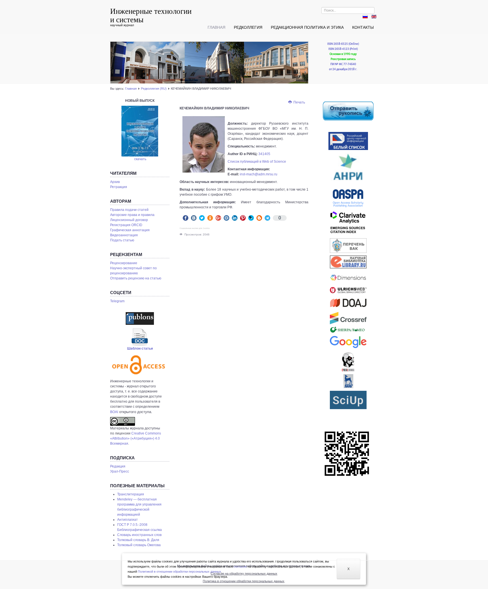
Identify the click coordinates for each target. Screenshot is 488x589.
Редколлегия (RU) (154, 88)
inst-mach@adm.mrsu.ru (258, 174)
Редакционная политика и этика (307, 27)
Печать (299, 102)
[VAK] (348, 245)
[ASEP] (348, 169)
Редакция (117, 466)
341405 (264, 154)
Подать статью (122, 240)
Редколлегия (248, 27)
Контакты (363, 27)
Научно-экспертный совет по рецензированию (133, 270)
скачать (140, 159)
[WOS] (348, 223)
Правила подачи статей (129, 210)
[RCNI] (348, 141)
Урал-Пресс (119, 471)
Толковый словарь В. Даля (138, 540)
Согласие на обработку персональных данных (244, 573)
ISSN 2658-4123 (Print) (343, 49)
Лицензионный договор (129, 220)
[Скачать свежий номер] (139, 131)
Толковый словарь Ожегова (139, 545)
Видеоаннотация (124, 235)
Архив (115, 182)
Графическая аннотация (130, 230)
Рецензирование (123, 263)
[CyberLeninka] (348, 362)
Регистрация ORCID (126, 225)
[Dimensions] (348, 278)
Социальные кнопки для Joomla (195, 228)
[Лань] (348, 381)
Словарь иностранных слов (139, 535)
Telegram (117, 301)
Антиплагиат (127, 520)
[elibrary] (348, 261)
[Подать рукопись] (348, 110)
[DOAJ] (348, 303)
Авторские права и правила (132, 215)
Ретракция (118, 187)
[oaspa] (348, 198)
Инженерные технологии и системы (150, 15)
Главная (216, 27)
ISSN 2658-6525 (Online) (343, 44)
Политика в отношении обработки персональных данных (243, 581)
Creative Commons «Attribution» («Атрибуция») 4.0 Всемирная (135, 438)
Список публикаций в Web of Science (257, 162)
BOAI (114, 412)
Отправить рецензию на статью (135, 278)
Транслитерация (130, 494)
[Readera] (348, 400)
